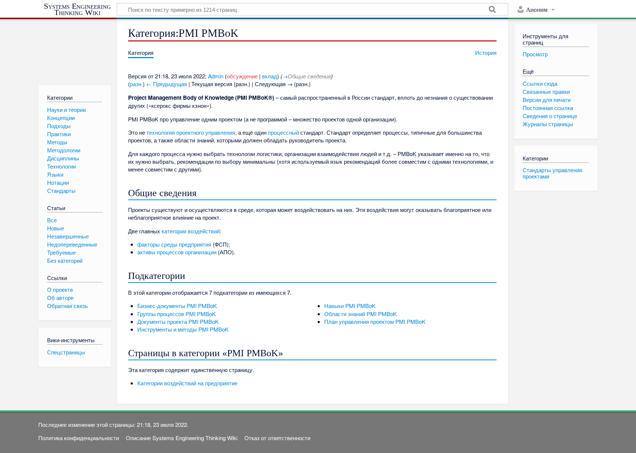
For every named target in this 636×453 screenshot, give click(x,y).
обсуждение (242, 76)
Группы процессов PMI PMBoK (176, 314)
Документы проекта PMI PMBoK (178, 321)
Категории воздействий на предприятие (187, 383)
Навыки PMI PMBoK (349, 305)
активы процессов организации (176, 252)
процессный (283, 132)
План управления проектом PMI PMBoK (374, 321)
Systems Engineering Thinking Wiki (77, 9)
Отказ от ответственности (277, 438)
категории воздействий (191, 231)
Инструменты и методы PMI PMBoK (183, 329)
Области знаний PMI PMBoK (360, 314)
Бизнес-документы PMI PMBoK (177, 305)
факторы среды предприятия (174, 244)
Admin (215, 76)
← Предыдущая (166, 84)
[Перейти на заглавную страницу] (74, 48)
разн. (136, 84)
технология (160, 132)
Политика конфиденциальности (78, 438)
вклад (269, 76)
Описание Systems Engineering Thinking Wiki (181, 438)
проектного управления (205, 132)
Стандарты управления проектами (552, 173)
